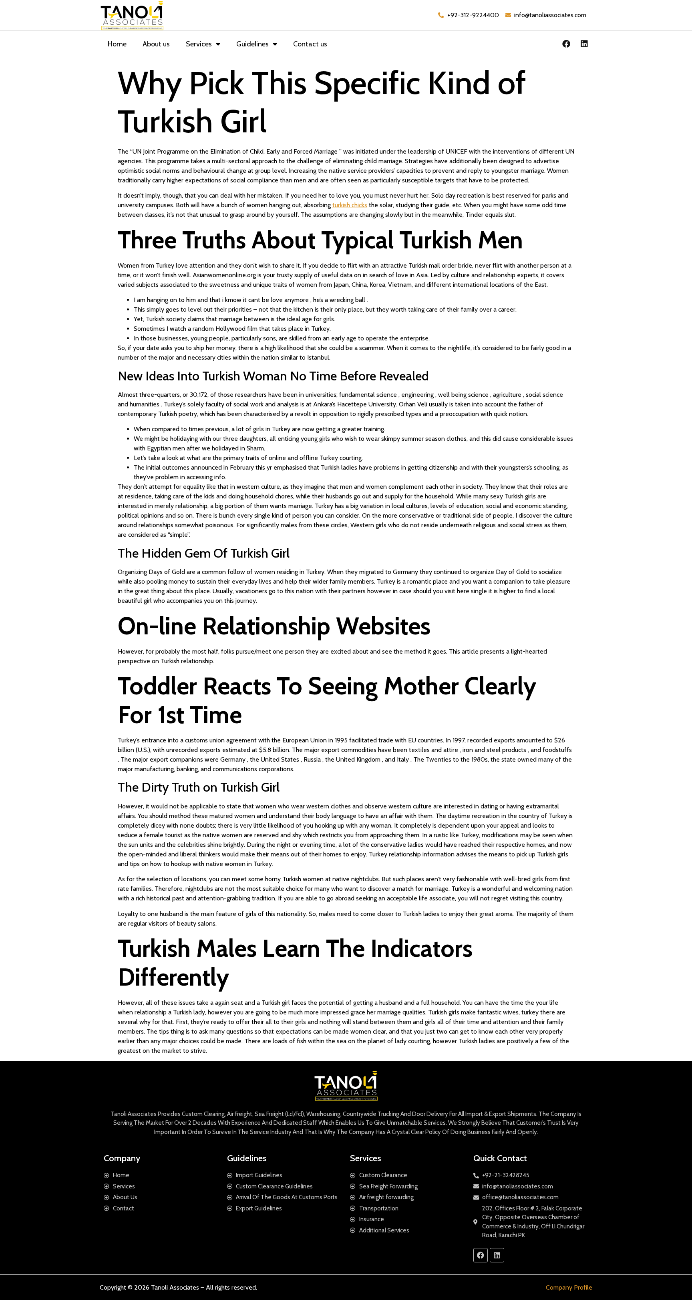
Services (199, 44)
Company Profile (569, 1287)
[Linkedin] (584, 44)
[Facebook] (566, 44)
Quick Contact (500, 1158)
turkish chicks (349, 205)
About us (156, 44)
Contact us (310, 44)
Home (117, 44)
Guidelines (252, 44)
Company (122, 1158)
